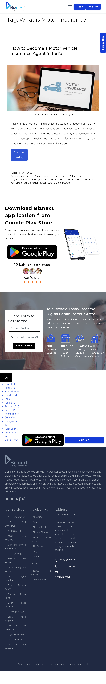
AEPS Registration (16, 517)
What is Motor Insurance (60, 182)
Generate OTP (24, 345)
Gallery (36, 522)
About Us (37, 517)
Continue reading (20, 156)
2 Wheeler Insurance (28, 179)
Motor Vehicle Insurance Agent (32, 182)
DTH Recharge (15, 553)
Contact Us (38, 556)
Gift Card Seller (15, 639)
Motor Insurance (77, 176)
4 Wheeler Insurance (49, 179)
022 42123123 (67, 566)
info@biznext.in (63, 576)
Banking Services (16, 611)
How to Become (50, 176)
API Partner (38, 546)
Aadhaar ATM (14, 531)
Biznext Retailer (40, 527)
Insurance (63, 176)
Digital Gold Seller (16, 634)
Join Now (84, 440)
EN (6, 377)
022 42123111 (67, 560)
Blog (35, 551)
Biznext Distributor (42, 532)
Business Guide (33, 176)
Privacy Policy (39, 579)
